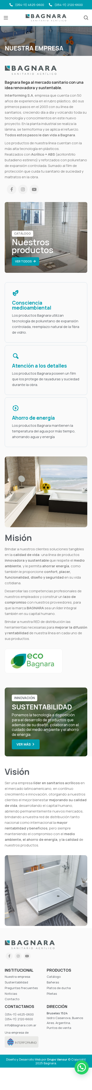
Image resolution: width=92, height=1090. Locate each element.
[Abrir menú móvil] (6, 17)
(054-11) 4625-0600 (29, 5)
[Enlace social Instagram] (23, 189)
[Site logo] (46, 17)
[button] (82, 1067)
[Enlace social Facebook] (11, 189)
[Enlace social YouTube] (34, 189)
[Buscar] (86, 17)
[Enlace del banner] (46, 237)
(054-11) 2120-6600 (68, 5)
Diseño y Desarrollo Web (23, 1059)
